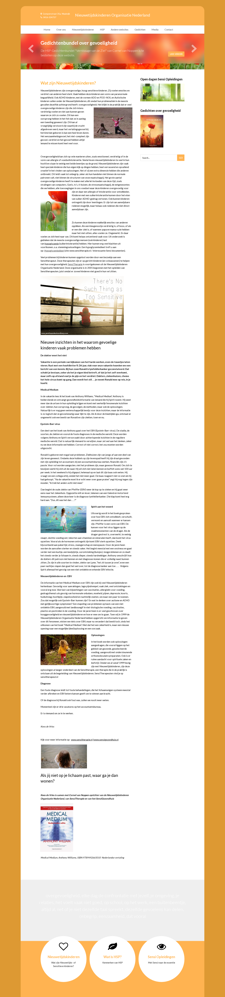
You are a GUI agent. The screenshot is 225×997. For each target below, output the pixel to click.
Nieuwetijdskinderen (83, 29)
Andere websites (119, 29)
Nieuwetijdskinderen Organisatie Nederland (112, 15)
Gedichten (140, 29)
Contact (169, 29)
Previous (31, 49)
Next (194, 49)
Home (47, 29)
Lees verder (175, 54)
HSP (102, 29)
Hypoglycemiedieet (54, 250)
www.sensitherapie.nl (82, 739)
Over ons (61, 29)
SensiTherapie (75, 264)
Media (155, 29)
